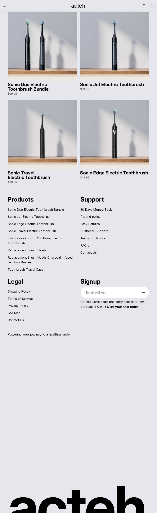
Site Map (14, 313)
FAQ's (84, 245)
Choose (146, 75)
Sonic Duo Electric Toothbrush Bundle (36, 209)
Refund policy (90, 217)
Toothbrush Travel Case (25, 269)
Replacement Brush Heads (27, 250)
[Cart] (152, 6)
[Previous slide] (13, 46)
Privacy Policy (18, 306)
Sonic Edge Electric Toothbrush (31, 224)
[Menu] (4, 5)
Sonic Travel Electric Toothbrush (32, 231)
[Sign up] (144, 293)
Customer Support (94, 231)
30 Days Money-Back (96, 209)
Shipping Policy (19, 291)
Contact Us (88, 252)
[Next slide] (71, 46)
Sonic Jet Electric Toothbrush (29, 217)
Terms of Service (92, 238)
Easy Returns (90, 224)
